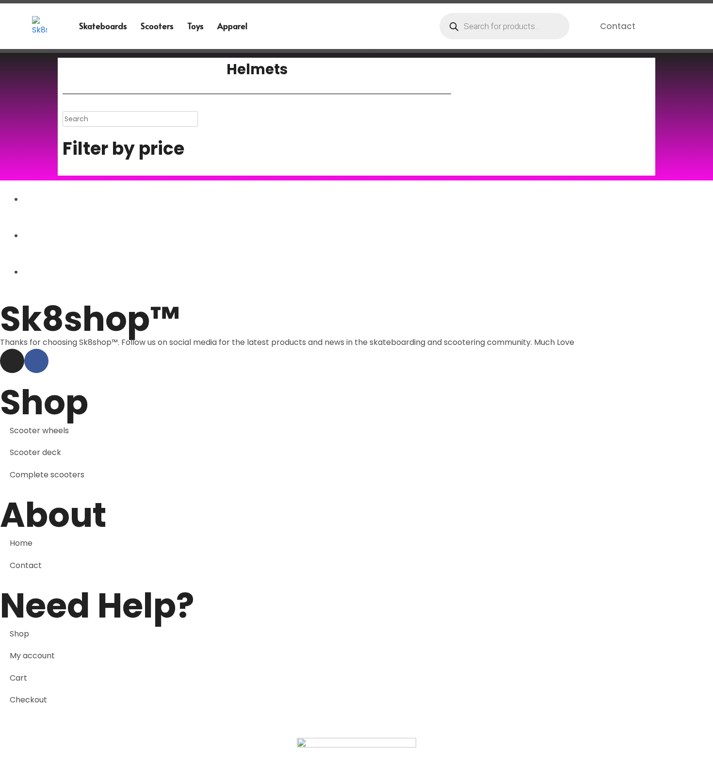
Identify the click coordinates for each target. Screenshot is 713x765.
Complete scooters (47, 474)
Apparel (232, 26)
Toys (195, 26)
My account (32, 655)
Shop (19, 633)
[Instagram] (12, 361)
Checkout (28, 699)
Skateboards (103, 26)
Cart (18, 678)
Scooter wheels (39, 430)
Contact (617, 26)
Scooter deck (35, 452)
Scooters (157, 26)
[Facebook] (36, 361)
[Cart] (664, 25)
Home (21, 543)
